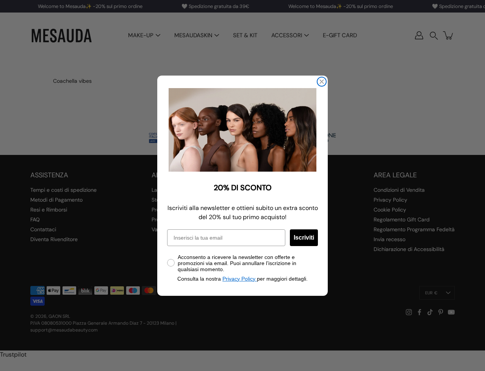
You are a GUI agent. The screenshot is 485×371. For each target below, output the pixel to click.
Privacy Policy (239, 279)
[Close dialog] (321, 81)
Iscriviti (304, 237)
